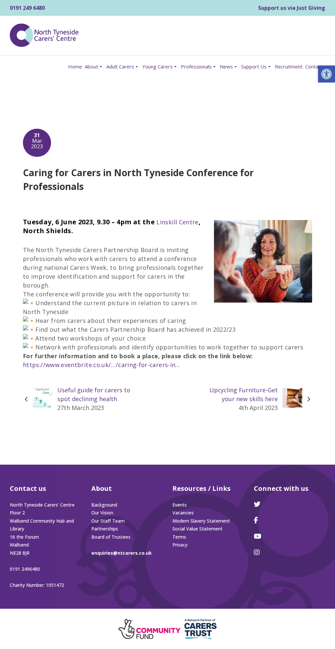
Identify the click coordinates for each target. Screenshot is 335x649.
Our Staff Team (108, 521)
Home (75, 66)
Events (179, 505)
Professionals (196, 66)
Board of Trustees (111, 537)
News (226, 66)
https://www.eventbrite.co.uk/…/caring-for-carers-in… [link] (101, 365)
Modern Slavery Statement (201, 521)
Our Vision (102, 513)
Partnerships (104, 529)
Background (104, 505)
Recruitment (289, 66)
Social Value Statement (197, 529)
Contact (314, 66)
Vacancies (183, 513)
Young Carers (157, 66)
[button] (326, 74)
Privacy (179, 545)
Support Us (254, 66)
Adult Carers (120, 66)
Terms (179, 537)
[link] (177, 222)
